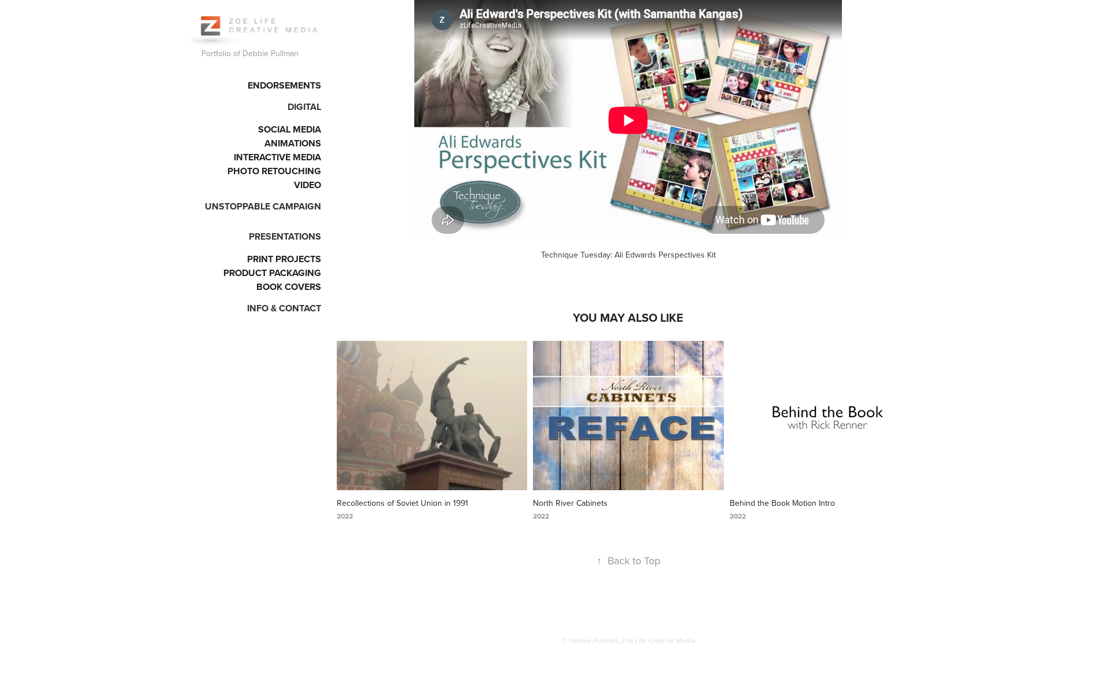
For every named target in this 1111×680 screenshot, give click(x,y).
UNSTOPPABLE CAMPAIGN (263, 206)
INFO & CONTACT (284, 308)
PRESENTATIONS (285, 236)
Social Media (289, 129)
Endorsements (284, 85)
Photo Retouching (274, 171)
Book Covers (288, 286)
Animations (292, 143)
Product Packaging (272, 273)
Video (307, 185)
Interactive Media (277, 157)
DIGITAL (304, 106)
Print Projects (284, 259)
